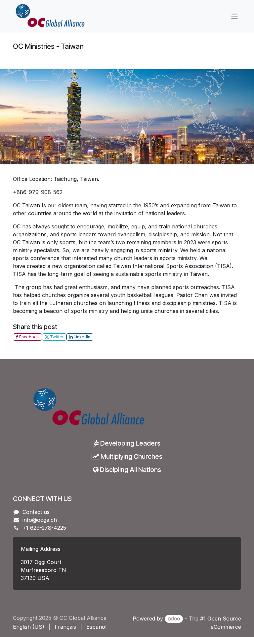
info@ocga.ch (39, 520)
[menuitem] (28, 627)
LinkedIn (81, 336)
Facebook (28, 336)
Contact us (36, 512)
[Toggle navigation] (234, 16)
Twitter (56, 336)
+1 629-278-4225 (44, 527)
